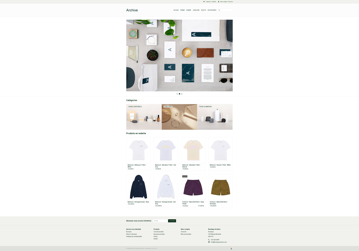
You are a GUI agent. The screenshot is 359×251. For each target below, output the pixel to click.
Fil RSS (156, 239)
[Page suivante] (229, 56)
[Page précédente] (130, 56)
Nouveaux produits (159, 234)
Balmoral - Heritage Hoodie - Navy (138, 202)
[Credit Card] (231, 248)
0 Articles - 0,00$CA (210, 1)
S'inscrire (183, 231)
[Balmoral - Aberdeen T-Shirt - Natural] (193, 150)
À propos (129, 231)
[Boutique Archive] (141, 10)
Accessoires (212, 10)
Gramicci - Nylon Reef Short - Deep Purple (193, 203)
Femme (182, 10)
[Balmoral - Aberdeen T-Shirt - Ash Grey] (166, 150)
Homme (188, 10)
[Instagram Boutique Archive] (231, 220)
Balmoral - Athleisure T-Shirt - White (137, 166)
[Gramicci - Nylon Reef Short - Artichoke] (220, 187)
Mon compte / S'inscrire (226, 1)
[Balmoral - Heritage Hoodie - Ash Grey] (166, 187)
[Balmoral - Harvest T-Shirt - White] (220, 150)
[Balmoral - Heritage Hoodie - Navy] (138, 187)
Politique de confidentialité (134, 236)
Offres (156, 236)
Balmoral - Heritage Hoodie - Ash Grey (165, 203)
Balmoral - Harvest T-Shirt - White (220, 165)
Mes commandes (186, 234)
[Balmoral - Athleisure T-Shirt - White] (138, 150)
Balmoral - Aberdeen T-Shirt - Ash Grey (165, 166)
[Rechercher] (219, 10)
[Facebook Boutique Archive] (228, 220)
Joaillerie (196, 10)
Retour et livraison (131, 234)
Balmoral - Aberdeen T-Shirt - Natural (191, 166)
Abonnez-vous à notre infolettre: (138, 221)
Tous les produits (159, 231)
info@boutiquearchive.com (219, 242)
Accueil (176, 10)
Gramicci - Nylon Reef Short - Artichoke (219, 203)
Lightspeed (154, 248)
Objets (203, 10)
